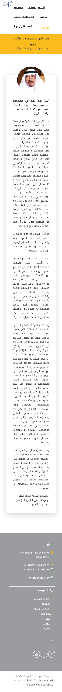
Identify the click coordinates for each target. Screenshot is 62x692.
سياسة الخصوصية (44, 676)
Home (33, 44)
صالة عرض (45, 613)
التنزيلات (47, 623)
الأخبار (48, 618)
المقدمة (46, 603)
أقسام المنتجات (36, 7)
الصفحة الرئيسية (23, 26)
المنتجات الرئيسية (24, 17)
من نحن (42, 17)
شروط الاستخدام (23, 676)
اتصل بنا (18, 7)
